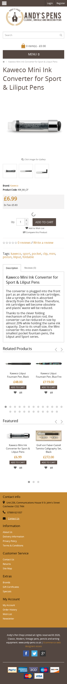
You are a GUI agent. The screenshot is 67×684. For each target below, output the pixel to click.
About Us (7, 532)
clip (45, 254)
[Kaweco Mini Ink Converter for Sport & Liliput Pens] (10, 171)
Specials (7, 591)
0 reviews (24, 243)
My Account (9, 605)
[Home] (4, 61)
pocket (36, 254)
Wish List (7, 614)
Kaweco (14, 185)
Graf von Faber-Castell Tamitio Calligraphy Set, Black (49, 448)
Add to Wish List (36, 228)
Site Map (7, 568)
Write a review (43, 243)
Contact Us (13, 518)
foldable (28, 257)
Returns (7, 564)
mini (52, 254)
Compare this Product (36, 232)
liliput (17, 257)
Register (61, 3)
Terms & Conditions (13, 545)
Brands (6, 582)
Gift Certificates (11, 587)
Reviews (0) (30, 267)
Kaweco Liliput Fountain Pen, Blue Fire (48, 375)
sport (26, 254)
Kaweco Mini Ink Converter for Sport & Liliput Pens (32, 61)
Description (12, 268)
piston (7, 257)
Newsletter (8, 618)
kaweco (16, 254)
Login (50, 3)
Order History (10, 609)
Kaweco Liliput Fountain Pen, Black (18, 375)
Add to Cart (44, 222)
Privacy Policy (10, 541)
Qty (13, 222)
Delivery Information (13, 536)
